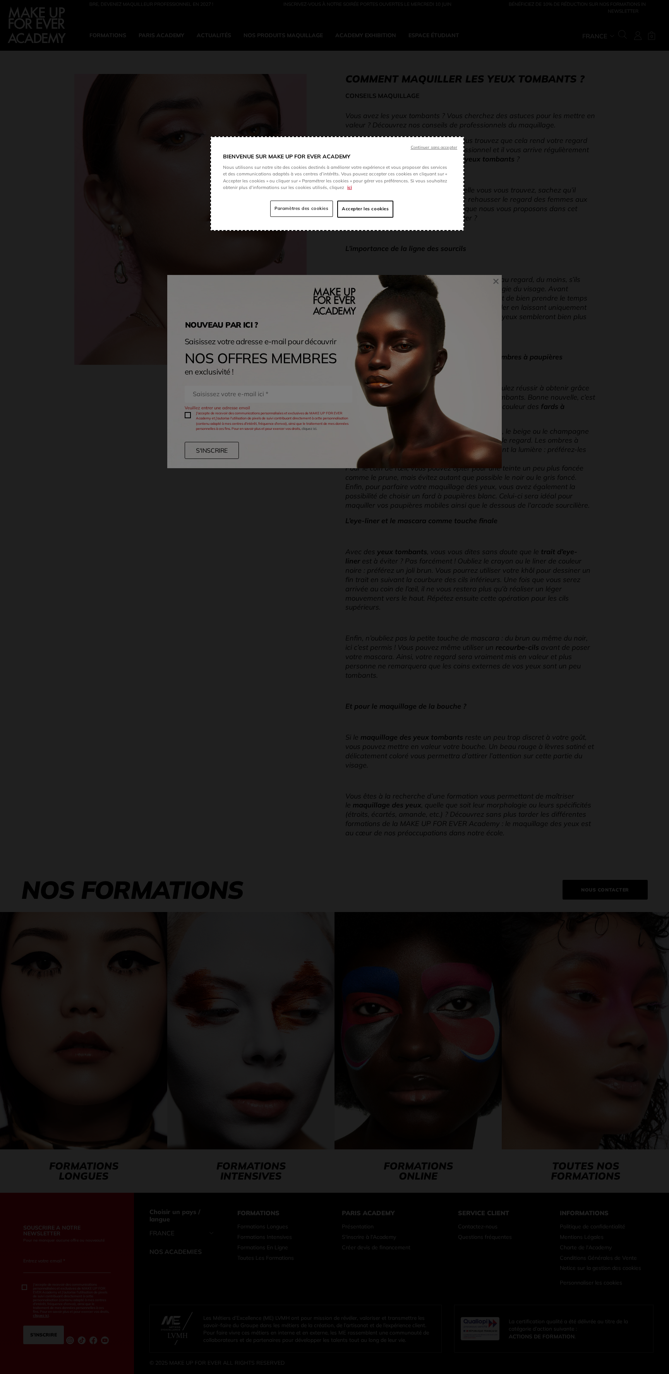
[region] (337, 183)
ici (349, 187)
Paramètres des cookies (301, 208)
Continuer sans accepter (434, 147)
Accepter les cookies (365, 208)
